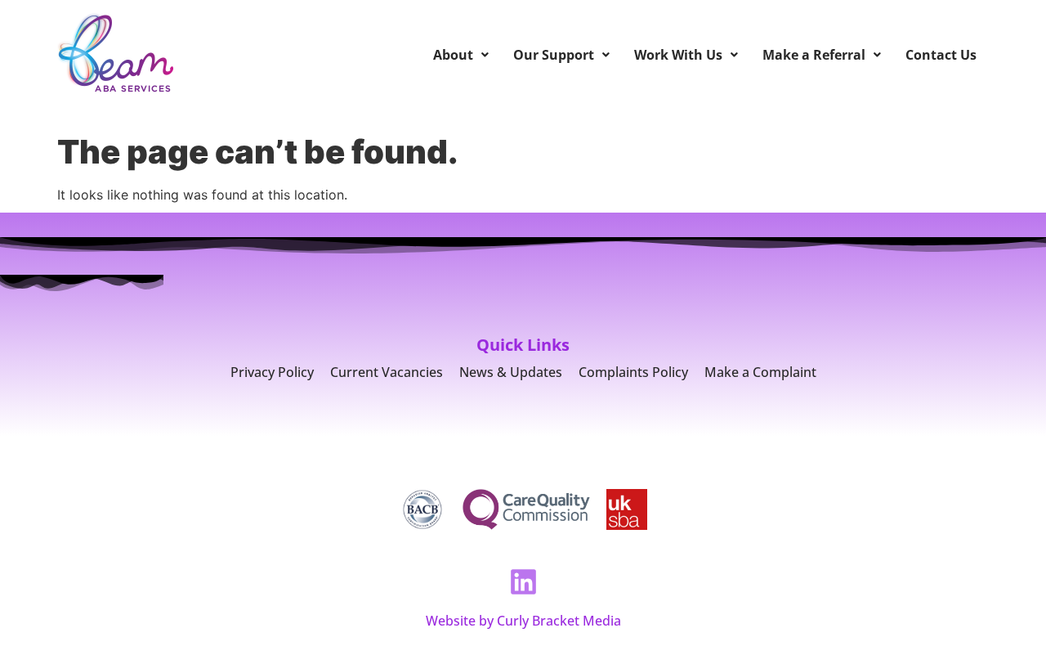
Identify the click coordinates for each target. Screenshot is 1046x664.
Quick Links (523, 345)
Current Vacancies (386, 372)
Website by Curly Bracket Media (523, 621)
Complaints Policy (633, 372)
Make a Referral (813, 55)
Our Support (553, 55)
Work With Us (678, 55)
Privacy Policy (272, 372)
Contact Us (941, 55)
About (453, 55)
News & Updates (510, 372)
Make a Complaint (760, 372)
